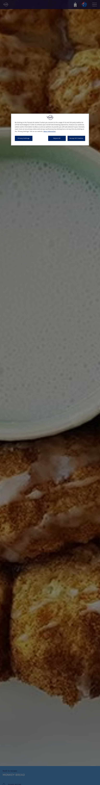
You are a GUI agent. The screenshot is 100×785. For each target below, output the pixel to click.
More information (49, 131)
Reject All (57, 138)
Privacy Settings (24, 138)
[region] (50, 129)
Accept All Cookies (76, 138)
